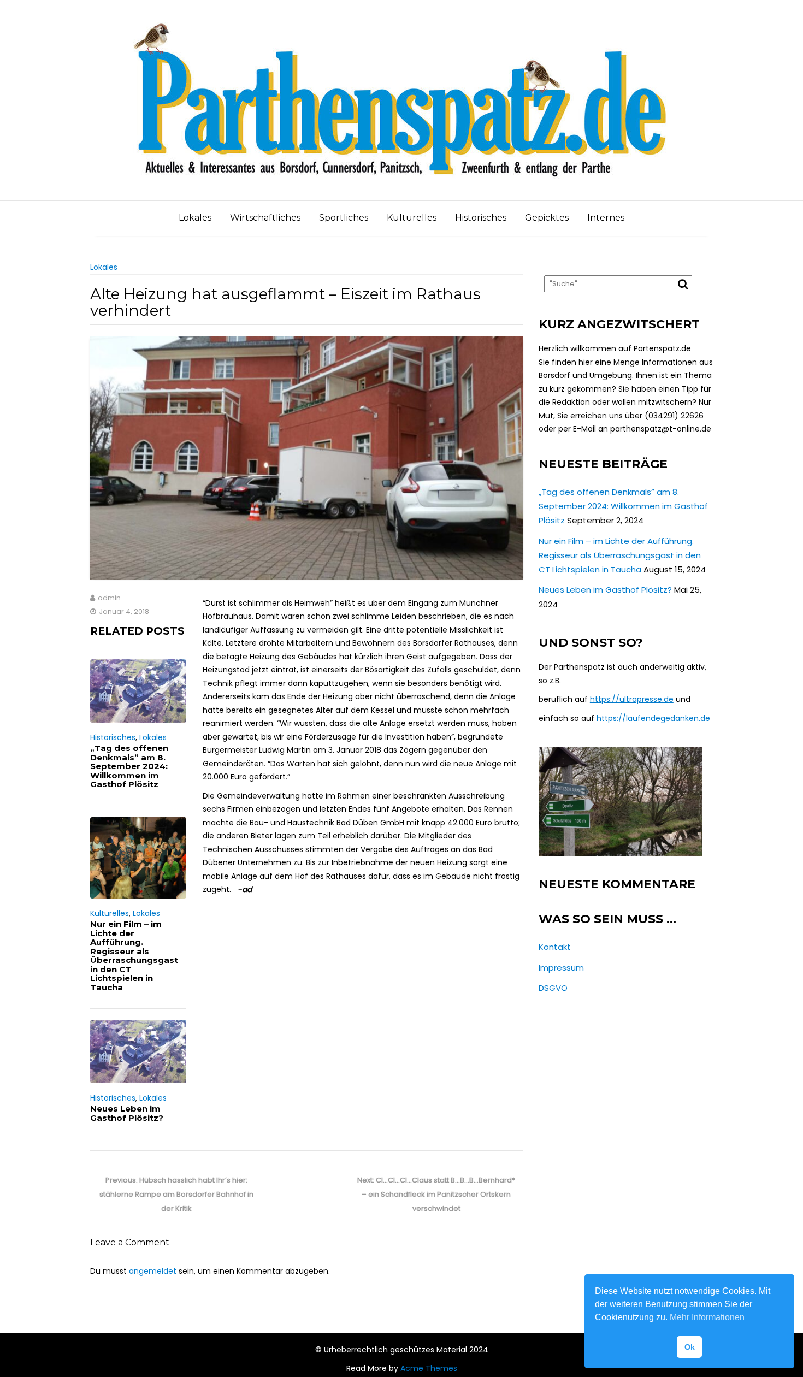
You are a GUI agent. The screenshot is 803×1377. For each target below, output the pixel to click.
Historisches (480, 217)
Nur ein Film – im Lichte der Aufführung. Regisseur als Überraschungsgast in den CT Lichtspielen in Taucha (134, 955)
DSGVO (553, 988)
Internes (605, 217)
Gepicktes (547, 217)
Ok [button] (689, 1347)
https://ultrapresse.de (632, 699)
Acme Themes (428, 1368)
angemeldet (152, 1271)
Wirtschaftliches (265, 217)
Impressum (561, 967)
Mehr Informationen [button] (707, 1317)
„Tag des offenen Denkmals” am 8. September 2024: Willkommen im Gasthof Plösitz (129, 766)
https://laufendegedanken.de (653, 718)
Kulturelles (411, 217)
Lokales (195, 217)
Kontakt (555, 947)
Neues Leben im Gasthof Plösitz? (126, 1113)
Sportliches (343, 217)
